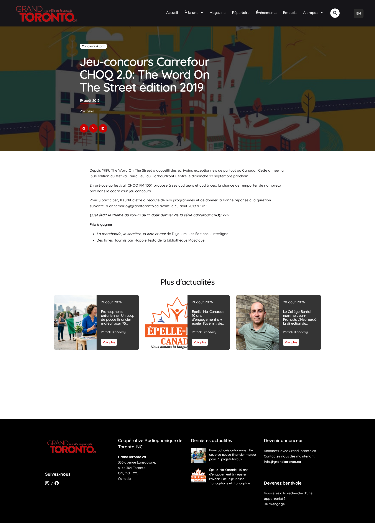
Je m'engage (274, 504)
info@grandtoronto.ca (282, 461)
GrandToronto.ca (132, 457)
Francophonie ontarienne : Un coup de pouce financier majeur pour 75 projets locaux (118, 319)
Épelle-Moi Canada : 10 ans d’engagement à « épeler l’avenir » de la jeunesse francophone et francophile (208, 323)
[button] (335, 13)
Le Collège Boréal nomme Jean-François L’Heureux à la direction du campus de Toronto (299, 319)
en (358, 13)
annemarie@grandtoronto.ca (134, 206)
